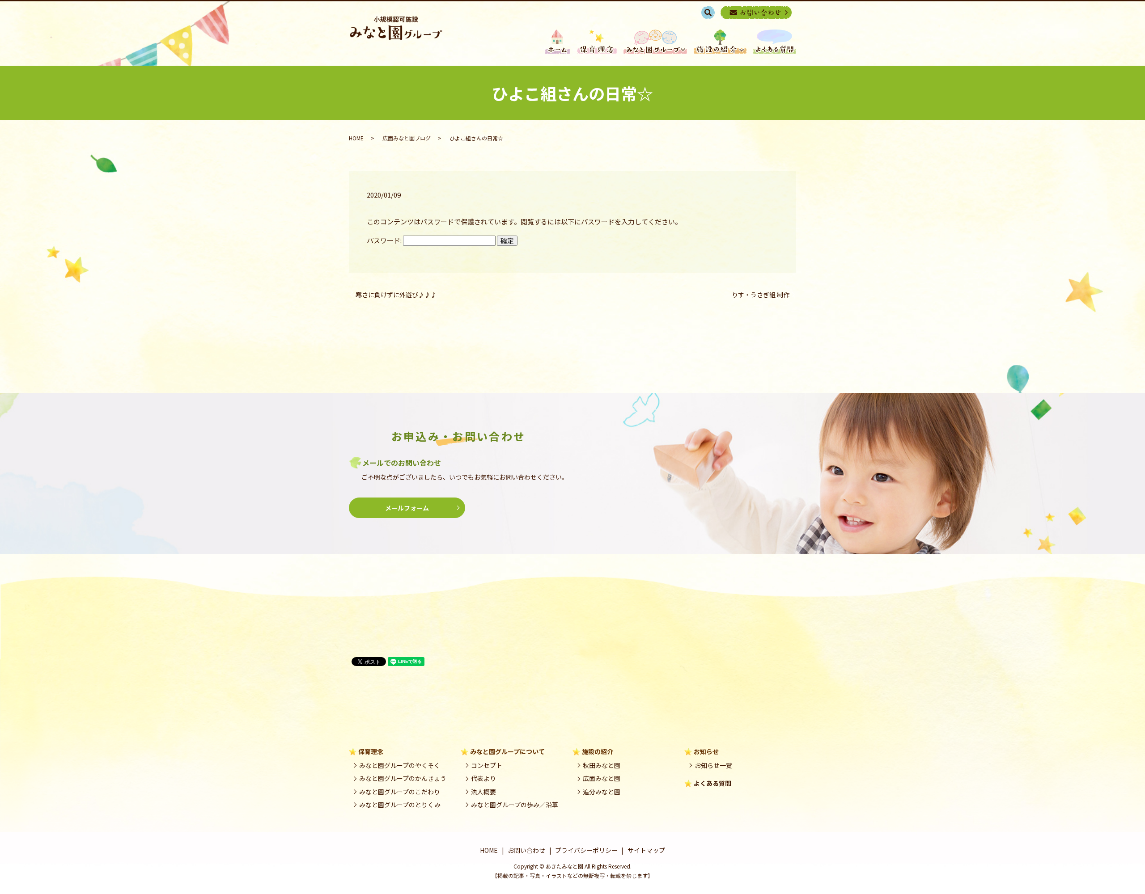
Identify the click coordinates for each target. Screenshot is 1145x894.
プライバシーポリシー (586, 850)
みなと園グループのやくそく (399, 765)
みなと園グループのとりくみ (400, 804)
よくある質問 (712, 783)
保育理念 (597, 42)
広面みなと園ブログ (406, 138)
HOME (557, 42)
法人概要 (483, 791)
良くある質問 (774, 42)
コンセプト (486, 765)
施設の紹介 (720, 42)
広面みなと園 (601, 778)
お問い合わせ (526, 850)
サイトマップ (646, 850)
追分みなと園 (601, 791)
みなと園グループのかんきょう (402, 778)
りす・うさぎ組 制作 (760, 295)
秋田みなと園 (601, 765)
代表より (483, 778)
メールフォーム (407, 507)
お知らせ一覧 (713, 765)
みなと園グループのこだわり (399, 791)
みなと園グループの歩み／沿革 (514, 804)
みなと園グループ (655, 42)
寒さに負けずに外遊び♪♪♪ (396, 295)
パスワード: (385, 240)
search (712, 12)
